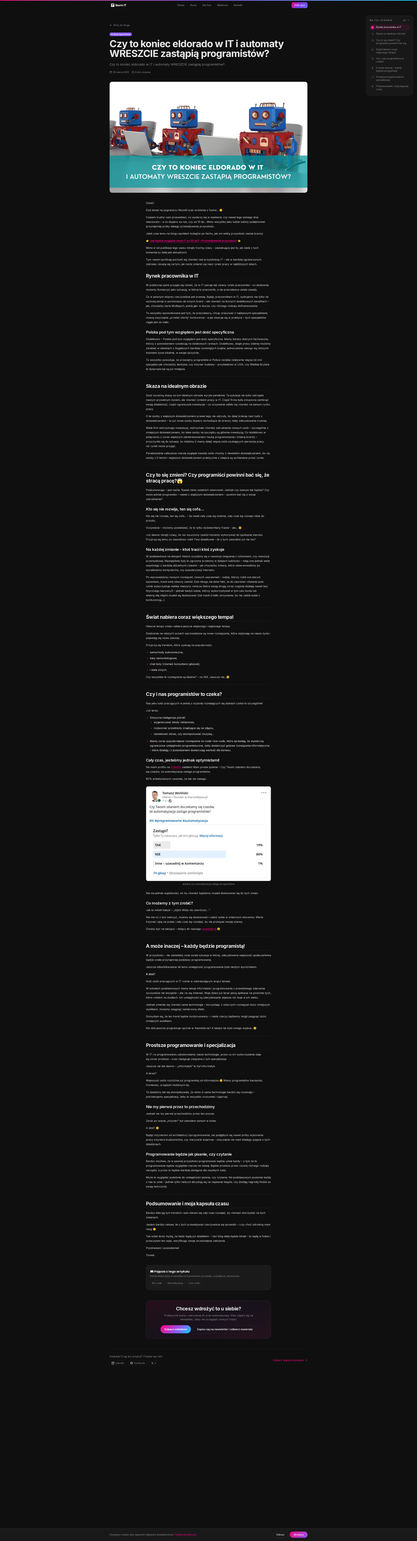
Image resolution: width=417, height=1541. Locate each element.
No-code (157, 1283)
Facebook (139, 1363)
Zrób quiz (299, 5)
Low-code (194, 1283)
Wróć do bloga (121, 25)
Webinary (222, 5)
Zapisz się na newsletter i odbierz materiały (225, 1329)
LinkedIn (176, 767)
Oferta (180, 5)
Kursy (193, 5)
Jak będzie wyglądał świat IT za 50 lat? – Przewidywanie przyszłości (193, 240)
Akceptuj (299, 1534)
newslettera (209, 929)
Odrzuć (280, 1534)
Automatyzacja (175, 1283)
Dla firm (206, 5)
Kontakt (238, 5)
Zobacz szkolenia (175, 1329)
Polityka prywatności (185, 1534)
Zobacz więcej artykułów (288, 1360)
